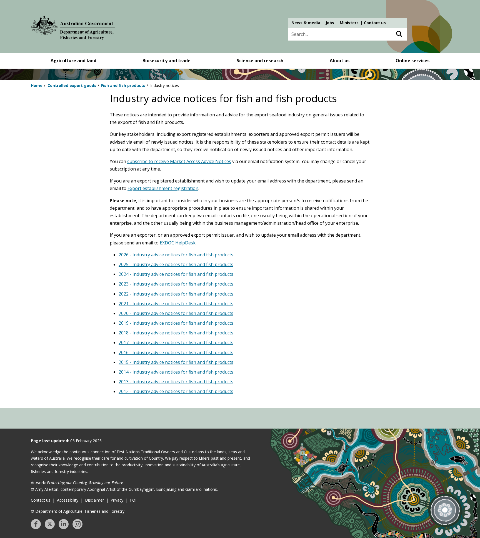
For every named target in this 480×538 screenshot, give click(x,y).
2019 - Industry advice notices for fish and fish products (176, 323)
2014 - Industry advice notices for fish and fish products (176, 372)
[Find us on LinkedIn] (64, 524)
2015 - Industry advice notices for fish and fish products (176, 362)
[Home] (73, 28)
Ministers (349, 22)
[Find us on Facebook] (36, 524)
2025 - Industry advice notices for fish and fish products (176, 264)
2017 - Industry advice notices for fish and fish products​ (176, 342)
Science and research (260, 60)
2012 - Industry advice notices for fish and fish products (176, 391)
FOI (133, 500)
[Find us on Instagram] (77, 524)
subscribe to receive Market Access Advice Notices (179, 161)
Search (399, 34)
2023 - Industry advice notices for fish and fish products (176, 284)
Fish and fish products (123, 85)
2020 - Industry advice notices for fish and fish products (176, 313)
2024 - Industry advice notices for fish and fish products (176, 274)
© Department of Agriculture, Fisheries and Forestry (77, 511)
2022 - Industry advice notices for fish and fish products (176, 294)
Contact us (375, 22)
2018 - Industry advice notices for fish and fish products (176, 333)
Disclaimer (94, 500)
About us (339, 60)
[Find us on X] (50, 524)
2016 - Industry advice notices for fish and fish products (176, 352)
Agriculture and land (73, 60)
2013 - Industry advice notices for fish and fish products (176, 382)
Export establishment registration (163, 188)
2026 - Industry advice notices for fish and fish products (176, 255)
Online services (412, 60)
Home (36, 85)
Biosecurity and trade (166, 60)
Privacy (117, 500)
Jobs (330, 22)
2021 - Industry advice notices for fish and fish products (176, 304)
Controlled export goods (72, 85)
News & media (305, 22)
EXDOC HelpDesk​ (178, 243)
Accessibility (67, 500)
